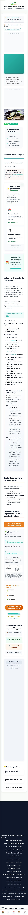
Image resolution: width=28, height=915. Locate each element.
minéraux (13, 340)
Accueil (8, 17)
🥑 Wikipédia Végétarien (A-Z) (14, 633)
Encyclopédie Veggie (16, 17)
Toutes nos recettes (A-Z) (14, 613)
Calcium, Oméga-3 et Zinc (14, 856)
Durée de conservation (14, 141)
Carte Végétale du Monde (14, 868)
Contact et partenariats (20, 893)
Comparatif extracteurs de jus (14, 899)
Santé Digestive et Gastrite (14, 859)
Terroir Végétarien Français (14, 865)
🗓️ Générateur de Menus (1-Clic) (14, 640)
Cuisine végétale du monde (14, 884)
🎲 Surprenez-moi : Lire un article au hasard (14, 607)
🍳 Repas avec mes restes (14, 652)
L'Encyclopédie (14, 25)
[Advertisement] (14, 43)
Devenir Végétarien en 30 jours (14, 852)
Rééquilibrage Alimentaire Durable (14, 846)
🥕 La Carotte (10, 595)
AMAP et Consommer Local (14, 871)
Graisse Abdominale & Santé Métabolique (14, 843)
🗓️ (13, 912)
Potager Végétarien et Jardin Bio (14, 877)
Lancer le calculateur (15, 268)
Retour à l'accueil (14, 618)
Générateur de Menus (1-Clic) (14, 840)
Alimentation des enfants (8, 893)
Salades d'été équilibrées (20, 890)
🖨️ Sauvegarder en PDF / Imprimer (12, 29)
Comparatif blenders (20, 896)
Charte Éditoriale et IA (8, 896)
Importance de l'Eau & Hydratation (14, 849)
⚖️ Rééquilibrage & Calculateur (14, 646)
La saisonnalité (12, 136)
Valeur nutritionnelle (13, 138)
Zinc (8, 351)
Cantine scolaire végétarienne (14, 880)
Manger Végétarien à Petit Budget (14, 862)
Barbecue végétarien (7, 890)
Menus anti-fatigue (20, 887)
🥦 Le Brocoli (10, 591)
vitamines (13, 354)
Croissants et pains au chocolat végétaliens (14, 874)
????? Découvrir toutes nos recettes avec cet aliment (14, 524)
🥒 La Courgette (11, 599)
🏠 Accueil (6, 25)
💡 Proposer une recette (14, 616)
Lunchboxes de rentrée (9, 887)
